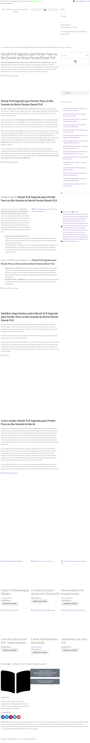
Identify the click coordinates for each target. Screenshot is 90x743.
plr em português (79, 234)
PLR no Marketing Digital (77, 237)
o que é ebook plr (78, 232)
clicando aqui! (9, 277)
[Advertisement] (33, 41)
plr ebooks (70, 234)
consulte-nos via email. (64, 47)
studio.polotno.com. (21, 338)
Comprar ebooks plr (81, 214)
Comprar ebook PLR (69, 214)
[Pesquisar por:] (75, 93)
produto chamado (15, 131)
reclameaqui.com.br (35, 245)
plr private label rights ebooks (79, 239)
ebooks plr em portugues (77, 228)
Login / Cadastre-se (36, 1)
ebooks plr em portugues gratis (72, 230)
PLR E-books (75, 241)
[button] (45, 9)
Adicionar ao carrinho (9, 603)
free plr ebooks (67, 232)
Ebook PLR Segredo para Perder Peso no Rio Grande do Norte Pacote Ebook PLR (76, 225)
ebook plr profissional (75, 219)
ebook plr (65, 216)
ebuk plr (84, 230)
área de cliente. (41, 47)
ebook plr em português (76, 216)
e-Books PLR (66, 241)
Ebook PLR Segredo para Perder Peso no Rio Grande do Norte (75, 221)
